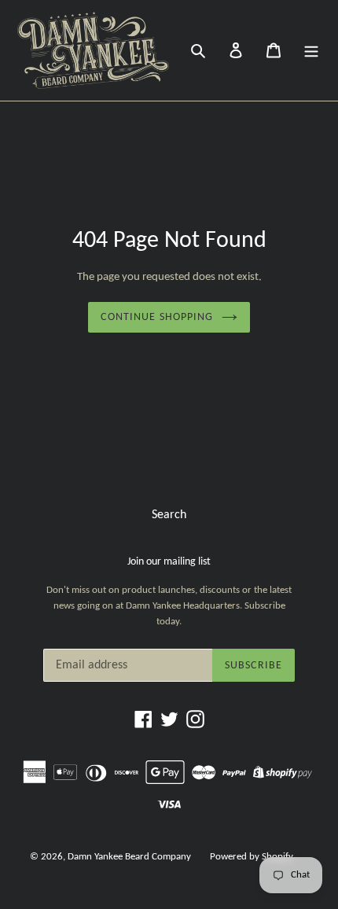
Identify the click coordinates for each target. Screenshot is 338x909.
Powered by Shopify (251, 857)
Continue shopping (157, 317)
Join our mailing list (169, 562)
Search (169, 515)
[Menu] (311, 50)
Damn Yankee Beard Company (129, 857)
